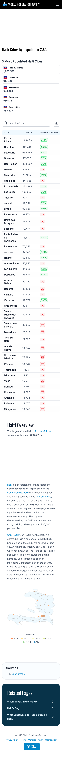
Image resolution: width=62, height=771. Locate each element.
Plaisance (9, 403)
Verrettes (9, 300)
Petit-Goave (10, 246)
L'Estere (8, 364)
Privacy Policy (11, 740)
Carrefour (13, 77)
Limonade (9, 392)
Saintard (8, 294)
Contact (32, 740)
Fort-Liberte (10, 268)
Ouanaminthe (11, 263)
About (40, 740)
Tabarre (8, 197)
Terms (23, 740)
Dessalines (10, 332)
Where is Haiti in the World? (22, 701)
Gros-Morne (10, 305)
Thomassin (10, 369)
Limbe (7, 208)
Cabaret (8, 288)
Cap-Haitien (14, 107)
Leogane (9, 228)
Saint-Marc (10, 175)
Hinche (8, 257)
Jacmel (8, 203)
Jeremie (8, 252)
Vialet (7, 380)
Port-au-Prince (16, 67)
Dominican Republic (18, 492)
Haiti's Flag (13, 708)
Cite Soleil (9, 180)
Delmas (8, 169)
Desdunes (9, 274)
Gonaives (13, 97)
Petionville (14, 87)
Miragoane (10, 409)
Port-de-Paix (11, 186)
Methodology (51, 740)
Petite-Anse (10, 214)
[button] (57, 4)
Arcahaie (9, 397)
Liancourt (9, 386)
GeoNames (17, 673)
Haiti (9, 484)
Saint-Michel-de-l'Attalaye (10, 314)
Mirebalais (9, 375)
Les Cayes (9, 191)
